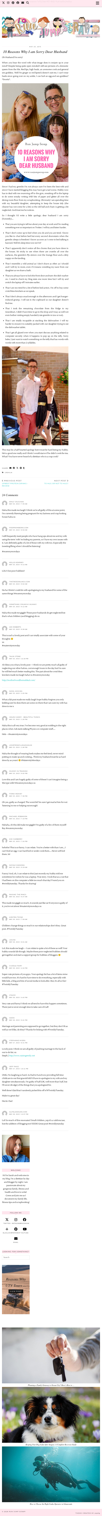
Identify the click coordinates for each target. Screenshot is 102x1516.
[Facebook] (17, 3)
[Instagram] (8, 3)
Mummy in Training (18, 771)
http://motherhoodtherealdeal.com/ (18, 680)
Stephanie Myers (17, 1040)
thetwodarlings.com (19, 582)
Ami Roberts (15, 627)
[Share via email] (10, 468)
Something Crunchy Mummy (23, 604)
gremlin (8, 472)
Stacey (12, 995)
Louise (12, 940)
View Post (16, 1291)
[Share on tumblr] (24, 468)
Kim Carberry (15, 839)
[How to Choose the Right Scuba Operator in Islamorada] (51, 1474)
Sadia (12, 1018)
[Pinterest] (13, 3)
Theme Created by (88, 1513)
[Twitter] (3, 3)
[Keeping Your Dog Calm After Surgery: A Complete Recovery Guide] (51, 1415)
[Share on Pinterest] (21, 468)
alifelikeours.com (18, 1112)
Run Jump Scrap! (17, 1511)
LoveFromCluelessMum (20, 745)
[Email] (22, 3)
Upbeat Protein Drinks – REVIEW (15, 483)
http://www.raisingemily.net (22, 1055)
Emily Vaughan (16, 502)
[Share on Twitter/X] (17, 468)
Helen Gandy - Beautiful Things (24, 717)
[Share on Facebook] (14, 468)
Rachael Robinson (18, 816)
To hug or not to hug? (56, 482)
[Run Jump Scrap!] (51, 26)
